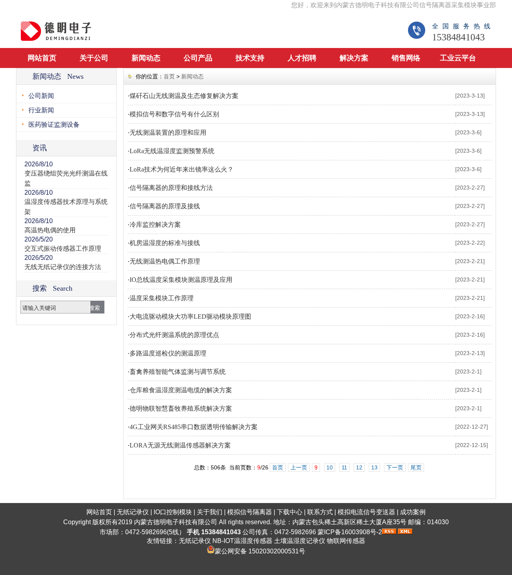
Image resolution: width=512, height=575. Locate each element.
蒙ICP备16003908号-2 (350, 532)
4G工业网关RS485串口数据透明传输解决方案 (194, 426)
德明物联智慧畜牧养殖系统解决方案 (181, 408)
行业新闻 (41, 110)
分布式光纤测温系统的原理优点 (174, 334)
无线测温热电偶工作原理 (165, 261)
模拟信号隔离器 (249, 512)
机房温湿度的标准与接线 (165, 243)
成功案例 (413, 512)
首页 (169, 76)
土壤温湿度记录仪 (299, 540)
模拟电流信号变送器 (366, 512)
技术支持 (250, 58)
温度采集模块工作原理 (162, 298)
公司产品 (198, 58)
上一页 (298, 467)
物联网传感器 (346, 540)
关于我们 (209, 512)
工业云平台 (458, 58)
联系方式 (320, 512)
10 (329, 467)
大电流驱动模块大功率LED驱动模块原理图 (190, 316)
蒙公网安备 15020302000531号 (260, 551)
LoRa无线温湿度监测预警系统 (172, 151)
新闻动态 (146, 58)
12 (359, 467)
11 (344, 467)
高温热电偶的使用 (50, 230)
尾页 (416, 467)
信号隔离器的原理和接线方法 (171, 187)
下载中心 (289, 512)
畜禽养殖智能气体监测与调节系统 (178, 371)
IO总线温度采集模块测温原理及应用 (181, 279)
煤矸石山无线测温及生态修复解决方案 (184, 95)
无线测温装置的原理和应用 (168, 132)
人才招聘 (302, 58)
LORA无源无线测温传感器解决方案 (180, 445)
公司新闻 (41, 95)
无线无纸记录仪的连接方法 (62, 267)
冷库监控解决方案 (155, 224)
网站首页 (42, 58)
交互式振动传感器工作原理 (62, 248)
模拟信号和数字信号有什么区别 (174, 114)
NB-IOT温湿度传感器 (242, 540)
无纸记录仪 (133, 512)
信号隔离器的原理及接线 (165, 206)
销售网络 (406, 58)
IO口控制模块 (173, 512)
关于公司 (94, 58)
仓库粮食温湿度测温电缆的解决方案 (181, 390)
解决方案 (354, 58)
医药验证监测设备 (54, 124)
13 (374, 467)
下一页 (394, 467)
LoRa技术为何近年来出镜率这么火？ (182, 169)
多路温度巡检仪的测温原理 (168, 353)
